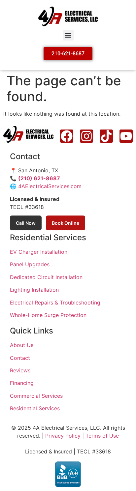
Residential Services (35, 408)
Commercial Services (36, 395)
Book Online (65, 223)
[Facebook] (66, 136)
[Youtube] (126, 136)
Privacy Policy (63, 435)
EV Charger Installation (38, 251)
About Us (21, 345)
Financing (22, 383)
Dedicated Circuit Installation (46, 277)
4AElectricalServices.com (50, 186)
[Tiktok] (106, 136)
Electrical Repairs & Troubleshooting (55, 302)
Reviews (20, 370)
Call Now (26, 223)
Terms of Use (102, 435)
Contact (20, 358)
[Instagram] (86, 136)
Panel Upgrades (30, 264)
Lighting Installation (34, 289)
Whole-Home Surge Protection (48, 315)
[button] (68, 35)
